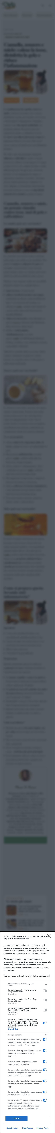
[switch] (45, 990)
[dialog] (27, 1032)
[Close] (49, 936)
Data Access (27, 1128)
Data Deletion (12, 1128)
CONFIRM (16, 1119)
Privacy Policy (42, 1128)
